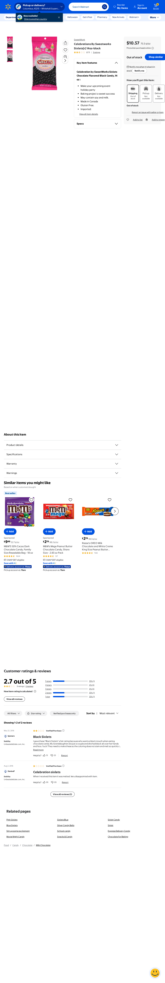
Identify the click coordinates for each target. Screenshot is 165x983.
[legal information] (152, 48)
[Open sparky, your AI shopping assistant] (155, 973)
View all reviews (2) (62, 794)
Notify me (139, 70)
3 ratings (96, 52)
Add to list (138, 119)
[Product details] (117, 445)
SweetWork (79, 39)
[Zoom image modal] (65, 57)
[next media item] (65, 60)
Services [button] (32, 17)
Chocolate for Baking (118, 836)
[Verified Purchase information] (63, 730)
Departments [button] (12, 17)
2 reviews (29, 686)
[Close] (60, 17)
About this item (15, 434)
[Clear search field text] (97, 7)
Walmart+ (134, 17)
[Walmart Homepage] (8, 7)
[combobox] (89, 7)
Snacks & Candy (64, 836)
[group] (87, 52)
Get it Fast (87, 17)
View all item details (88, 114)
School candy (63, 831)
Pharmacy (102, 17)
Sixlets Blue (62, 819)
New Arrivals (118, 17)
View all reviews (14, 699)
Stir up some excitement (18, 831)
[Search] (104, 6)
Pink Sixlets (11, 819)
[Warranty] (117, 463)
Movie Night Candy (15, 836)
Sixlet (110, 825)
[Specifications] (117, 454)
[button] (120, 7)
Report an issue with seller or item (148, 112)
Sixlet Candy (114, 819)
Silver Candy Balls (65, 825)
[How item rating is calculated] (35, 691)
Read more (38, 749)
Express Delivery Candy (119, 831)
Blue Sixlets (12, 825)
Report (64, 755)
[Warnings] (117, 473)
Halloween (72, 17)
